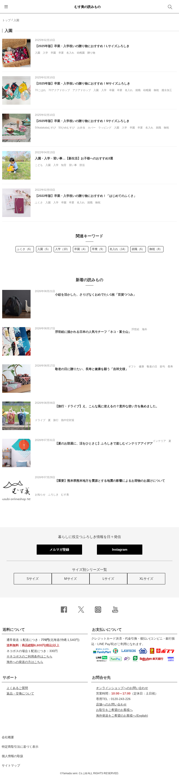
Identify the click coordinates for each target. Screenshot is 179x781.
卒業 (61, 52)
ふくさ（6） (25, 249)
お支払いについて (107, 630)
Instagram (119, 549)
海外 (144, 329)
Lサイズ (108, 578)
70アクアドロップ (59, 90)
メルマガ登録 (59, 549)
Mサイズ (70, 578)
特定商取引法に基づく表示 (20, 746)
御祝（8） (155, 249)
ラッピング (104, 127)
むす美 (65, 494)
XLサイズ (146, 578)
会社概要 (8, 737)
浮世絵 (135, 329)
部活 (82, 165)
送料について (14, 630)
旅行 (56, 420)
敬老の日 (152, 366)
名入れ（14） (118, 249)
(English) (122, 715)
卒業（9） (98, 249)
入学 (45, 52)
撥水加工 (167, 90)
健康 (141, 366)
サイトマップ (11, 765)
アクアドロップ (81, 90)
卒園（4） (80, 249)
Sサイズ (33, 578)
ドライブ (40, 420)
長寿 (170, 366)
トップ (6, 20)
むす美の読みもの (87, 7)
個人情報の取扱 (12, 756)
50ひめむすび (67, 127)
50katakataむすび (45, 127)
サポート (10, 677)
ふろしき (53, 494)
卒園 (53, 52)
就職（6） (138, 249)
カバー (92, 127)
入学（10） (62, 249)
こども (39, 165)
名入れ (70, 52)
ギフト (132, 366)
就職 (138, 90)
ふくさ (39, 202)
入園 (37, 52)
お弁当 (81, 127)
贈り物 (91, 52)
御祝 (156, 90)
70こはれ (40, 90)
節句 (162, 366)
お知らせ (40, 494)
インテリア (159, 441)
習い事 (73, 165)
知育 (63, 165)
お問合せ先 (101, 677)
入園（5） (43, 249)
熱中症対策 (67, 420)
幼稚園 (81, 52)
